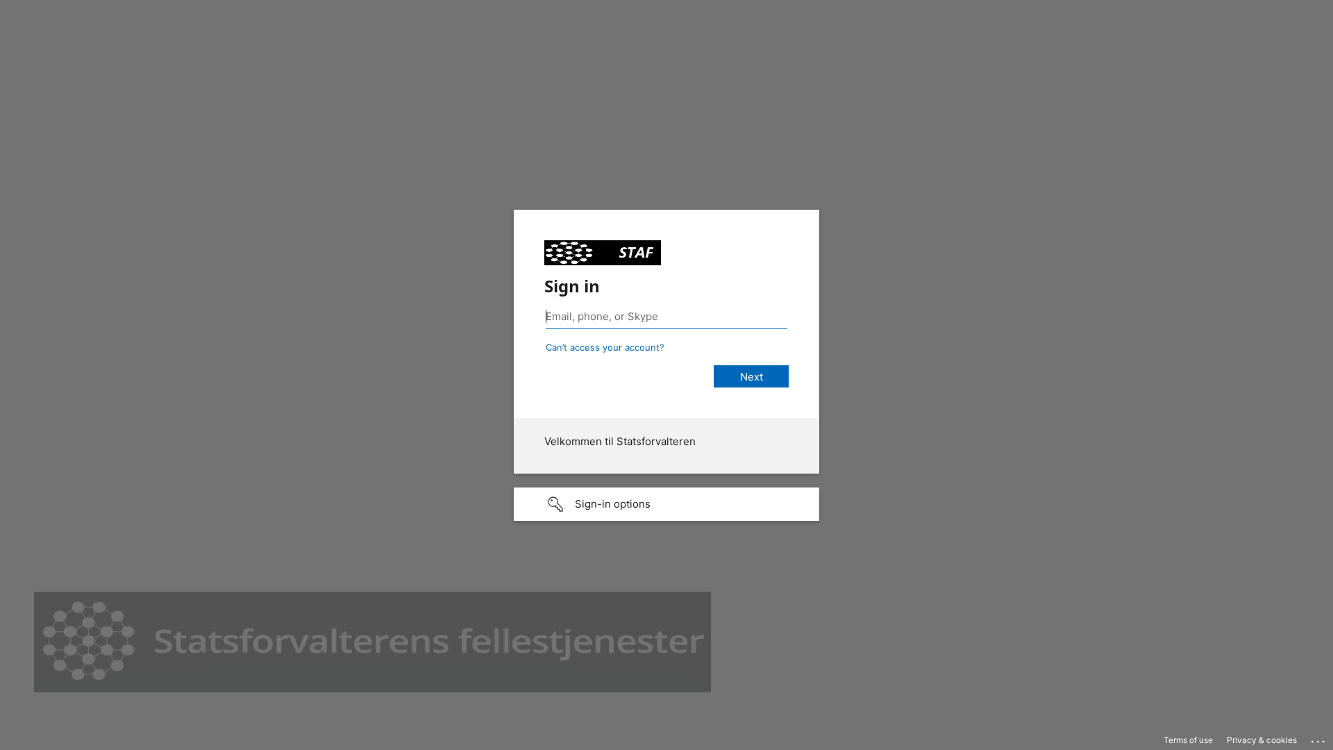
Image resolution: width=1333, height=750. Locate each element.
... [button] (1319, 738)
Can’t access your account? (605, 347)
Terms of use (1188, 740)
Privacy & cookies (1262, 740)
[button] (666, 504)
